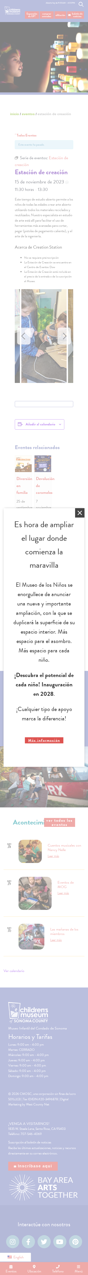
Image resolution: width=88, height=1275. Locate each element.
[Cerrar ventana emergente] (79, 513)
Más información (44, 740)
